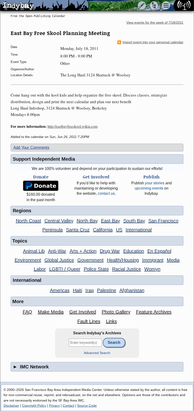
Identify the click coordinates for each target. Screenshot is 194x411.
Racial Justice (126, 269)
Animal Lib (34, 251)
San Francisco (163, 220)
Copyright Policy (34, 405)
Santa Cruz (78, 229)
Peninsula (52, 229)
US (119, 229)
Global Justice (59, 260)
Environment (28, 260)
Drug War (110, 251)
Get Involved (82, 311)
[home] (44, 5)
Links (111, 321)
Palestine (106, 290)
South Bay (134, 220)
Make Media (51, 311)
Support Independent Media (44, 159)
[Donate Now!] (40, 186)
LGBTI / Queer (64, 269)
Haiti (77, 290)
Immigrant (152, 260)
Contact (68, 405)
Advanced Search (97, 353)
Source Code (87, 405)
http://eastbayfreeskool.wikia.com (72, 126)
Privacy (54, 405)
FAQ (27, 311)
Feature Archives (154, 311)
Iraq (89, 290)
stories (154, 183)
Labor (40, 269)
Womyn (152, 269)
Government (90, 260)
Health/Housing (123, 260)
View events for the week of (154, 22)
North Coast (28, 220)
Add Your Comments (31, 147)
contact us (106, 193)
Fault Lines (88, 321)
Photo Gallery (116, 311)
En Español (159, 251)
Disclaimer (11, 405)
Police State (96, 269)
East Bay (110, 220)
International (139, 229)
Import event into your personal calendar (153, 42)
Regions (22, 210)
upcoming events (149, 188)
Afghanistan (131, 290)
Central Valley (58, 220)
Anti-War (57, 251)
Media (173, 260)
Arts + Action (83, 251)
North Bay (87, 220)
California (103, 229)
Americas (60, 290)
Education (133, 251)
